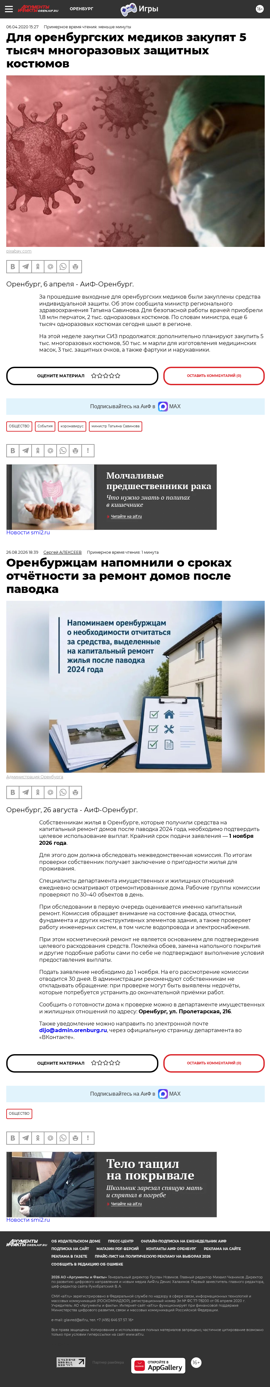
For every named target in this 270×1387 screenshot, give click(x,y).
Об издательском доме (75, 1241)
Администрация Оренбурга (34, 776)
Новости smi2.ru (28, 532)
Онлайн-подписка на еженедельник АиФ (184, 1241)
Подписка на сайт (70, 1249)
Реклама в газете (69, 1256)
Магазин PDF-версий (117, 1249)
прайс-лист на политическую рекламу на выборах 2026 (152, 1256)
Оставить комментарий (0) (214, 376)
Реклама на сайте (222, 1249)
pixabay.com (19, 251)
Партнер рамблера (108, 1362)
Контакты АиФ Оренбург (171, 1249)
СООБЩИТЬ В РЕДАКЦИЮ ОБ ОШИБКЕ (87, 1264)
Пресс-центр (120, 1241)
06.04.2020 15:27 (22, 26)
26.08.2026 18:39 (22, 552)
